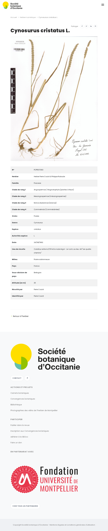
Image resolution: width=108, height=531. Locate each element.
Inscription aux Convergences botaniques (30, 431)
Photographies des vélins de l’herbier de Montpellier (34, 410)
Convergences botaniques (23, 399)
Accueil (14, 17)
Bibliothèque (16, 404)
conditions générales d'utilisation (81, 525)
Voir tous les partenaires (25, 506)
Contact (17, 378)
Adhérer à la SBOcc (19, 436)
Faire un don (16, 442)
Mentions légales (57, 525)
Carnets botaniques (20, 393)
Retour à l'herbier (21, 316)
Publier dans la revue (20, 425)
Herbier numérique (28, 17)
